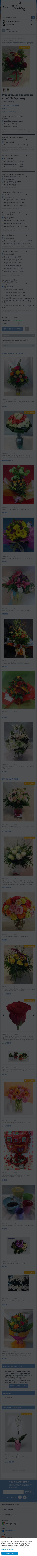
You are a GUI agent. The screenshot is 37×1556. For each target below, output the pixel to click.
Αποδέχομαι (10, 1553)
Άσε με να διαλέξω (7, 1549)
